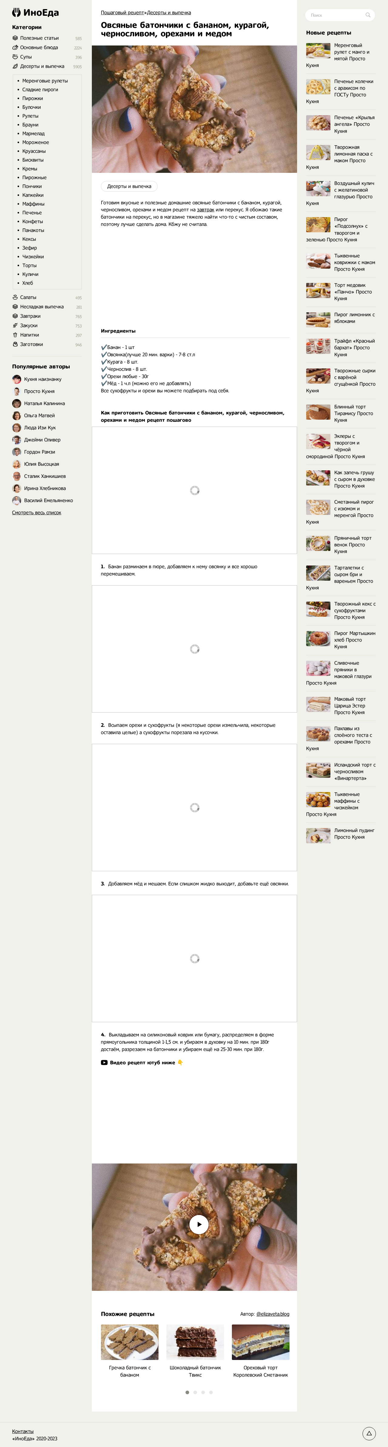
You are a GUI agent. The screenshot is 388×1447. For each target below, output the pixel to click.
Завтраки (30, 316)
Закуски (29, 325)
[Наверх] (369, 1433)
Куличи (30, 274)
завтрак (205, 210)
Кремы (29, 169)
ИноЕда (41, 12)
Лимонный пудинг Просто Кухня (354, 834)
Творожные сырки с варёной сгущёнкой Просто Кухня (341, 381)
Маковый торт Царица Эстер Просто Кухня (350, 705)
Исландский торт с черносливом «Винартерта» (355, 771)
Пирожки (32, 98)
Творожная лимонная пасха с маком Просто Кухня (339, 157)
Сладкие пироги (40, 89)
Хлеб (27, 283)
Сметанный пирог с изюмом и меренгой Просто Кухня (340, 512)
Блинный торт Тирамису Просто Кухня (353, 413)
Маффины (33, 204)
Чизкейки (33, 257)
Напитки (29, 335)
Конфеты (32, 221)
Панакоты (33, 230)
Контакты (23, 1431)
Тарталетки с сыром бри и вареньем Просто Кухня (339, 578)
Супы (26, 57)
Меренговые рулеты (45, 81)
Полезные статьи (39, 38)
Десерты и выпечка (129, 186)
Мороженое (35, 142)
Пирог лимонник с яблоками (354, 318)
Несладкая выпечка (42, 307)
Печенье (32, 213)
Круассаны (34, 151)
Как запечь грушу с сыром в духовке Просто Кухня (354, 479)
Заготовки (31, 344)
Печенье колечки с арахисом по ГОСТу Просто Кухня (339, 91)
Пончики (32, 186)
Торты (29, 265)
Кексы (29, 239)
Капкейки (33, 195)
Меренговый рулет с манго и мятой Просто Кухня (338, 55)
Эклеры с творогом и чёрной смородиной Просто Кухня (335, 446)
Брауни (30, 125)
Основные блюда (39, 47)
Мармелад (33, 133)
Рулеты (30, 116)
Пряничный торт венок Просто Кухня (353, 544)
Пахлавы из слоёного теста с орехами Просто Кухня (339, 738)
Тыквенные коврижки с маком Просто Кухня (354, 262)
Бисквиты (33, 160)
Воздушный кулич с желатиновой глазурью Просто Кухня (340, 193)
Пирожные (34, 177)
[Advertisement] (194, 277)
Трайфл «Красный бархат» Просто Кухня (354, 347)
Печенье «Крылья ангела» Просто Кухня (354, 124)
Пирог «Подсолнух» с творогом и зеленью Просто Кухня (336, 229)
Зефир (29, 248)
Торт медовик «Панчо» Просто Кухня (353, 291)
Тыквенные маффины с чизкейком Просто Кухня (333, 804)
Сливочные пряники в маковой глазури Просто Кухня (339, 673)
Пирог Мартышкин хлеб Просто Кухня (355, 640)
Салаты (28, 297)
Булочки (31, 107)
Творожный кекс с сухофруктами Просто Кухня (355, 610)
